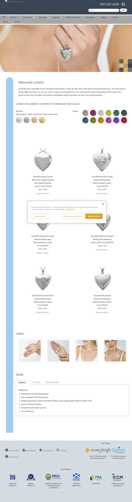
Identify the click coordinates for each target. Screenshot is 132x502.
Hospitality (90, 17)
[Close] (103, 204)
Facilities (13, 17)
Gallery (103, 17)
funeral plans (120, 458)
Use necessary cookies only (73, 216)
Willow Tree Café (73, 17)
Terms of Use (13, 457)
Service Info (27, 17)
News (5, 22)
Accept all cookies (94, 216)
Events (115, 17)
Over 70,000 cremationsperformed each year (97, 457)
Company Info (14, 450)
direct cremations (120, 456)
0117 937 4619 (109, 4)
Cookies (63, 450)
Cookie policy (70, 209)
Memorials (43, 17)
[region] (66, 212)
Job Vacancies (31, 450)
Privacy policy (48, 450)
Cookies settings (39, 216)
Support (56, 17)
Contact (17, 22)
